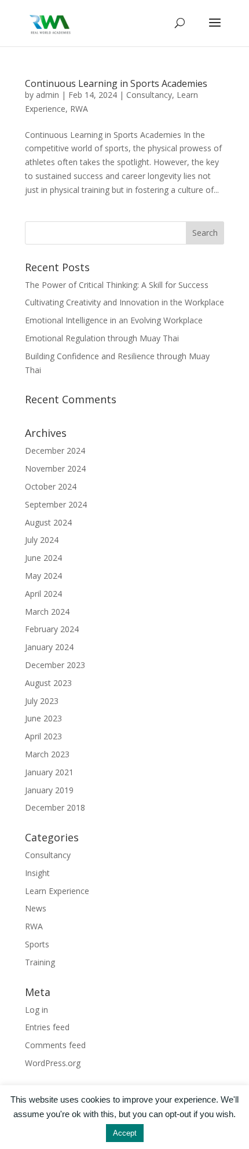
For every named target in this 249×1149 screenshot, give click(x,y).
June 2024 (43, 557)
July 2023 (41, 700)
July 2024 (41, 539)
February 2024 (52, 628)
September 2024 (56, 504)
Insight (37, 872)
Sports (37, 944)
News (35, 908)
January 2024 (49, 646)
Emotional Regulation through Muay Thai (102, 338)
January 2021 (49, 772)
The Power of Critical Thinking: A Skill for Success (116, 284)
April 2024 (43, 593)
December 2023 (55, 664)
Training (40, 962)
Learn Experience (57, 890)
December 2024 (55, 450)
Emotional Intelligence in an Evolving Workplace (114, 320)
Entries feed (47, 1027)
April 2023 (43, 736)
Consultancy (149, 94)
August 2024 (48, 522)
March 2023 (47, 754)
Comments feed (55, 1044)
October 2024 (50, 486)
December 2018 (55, 807)
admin (47, 94)
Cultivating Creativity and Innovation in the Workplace (124, 302)
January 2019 (49, 790)
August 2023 (48, 682)
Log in (36, 1009)
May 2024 (43, 575)
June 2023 (43, 718)
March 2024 (47, 611)
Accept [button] (125, 1133)
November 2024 (55, 468)
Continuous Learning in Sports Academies (116, 83)
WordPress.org (52, 1062)
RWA (79, 108)
